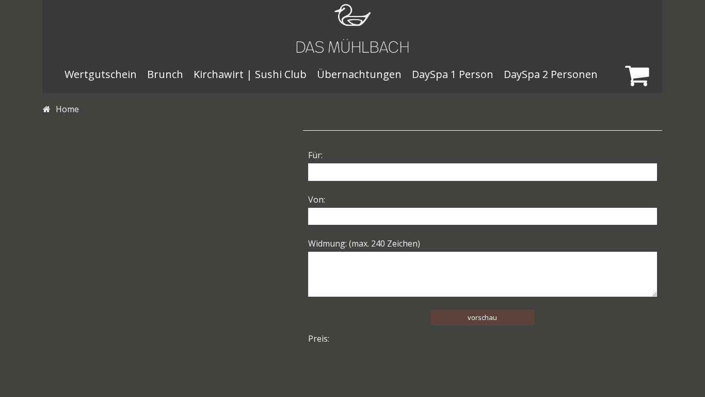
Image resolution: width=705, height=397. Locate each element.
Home (67, 109)
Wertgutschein (101, 74)
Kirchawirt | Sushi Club (250, 74)
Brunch (165, 74)
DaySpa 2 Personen (551, 74)
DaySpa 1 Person (452, 74)
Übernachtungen (359, 74)
